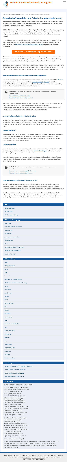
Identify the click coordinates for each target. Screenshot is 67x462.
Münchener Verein (10, 330)
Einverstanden (27, 459)
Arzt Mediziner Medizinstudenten (14, 247)
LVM (6, 327)
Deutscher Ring (9, 303)
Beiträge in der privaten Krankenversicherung (29, 44)
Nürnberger (8, 334)
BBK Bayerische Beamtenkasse (13, 279)
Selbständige (8, 230)
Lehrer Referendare (10, 254)
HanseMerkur (8, 317)
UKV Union (8, 351)
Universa (7, 354)
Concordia (8, 289)
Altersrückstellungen (40, 151)
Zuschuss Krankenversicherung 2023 (15, 369)
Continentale (8, 293)
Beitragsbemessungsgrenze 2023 (14, 376)
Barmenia (7, 276)
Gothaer (7, 310)
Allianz (6, 262)
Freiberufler (8, 233)
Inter (6, 320)
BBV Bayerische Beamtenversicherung (16, 283)
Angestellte (8, 223)
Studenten (8, 244)
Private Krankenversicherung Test (11, 14)
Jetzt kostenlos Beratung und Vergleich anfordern (33, 52)
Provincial (7, 337)
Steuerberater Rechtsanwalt (13, 250)
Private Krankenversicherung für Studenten (22, 171)
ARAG (6, 269)
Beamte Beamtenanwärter (12, 237)
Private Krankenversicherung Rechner (21, 98)
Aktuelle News (9, 211)
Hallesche (7, 313)
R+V (6, 341)
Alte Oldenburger (10, 266)
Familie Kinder (9, 240)
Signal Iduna (8, 344)
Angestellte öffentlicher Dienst (13, 227)
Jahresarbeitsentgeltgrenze (40, 82)
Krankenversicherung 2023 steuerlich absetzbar (18, 366)
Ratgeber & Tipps (10, 208)
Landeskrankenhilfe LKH (12, 324)
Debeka (7, 296)
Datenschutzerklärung (38, 459)
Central (7, 286)
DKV (6, 307)
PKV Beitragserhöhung (11, 215)
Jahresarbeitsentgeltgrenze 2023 (14, 373)
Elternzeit (60, 80)
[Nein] (65, 457)
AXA (6, 272)
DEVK (6, 300)
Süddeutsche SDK (10, 348)
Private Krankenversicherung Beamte (20, 173)
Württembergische (10, 358)
